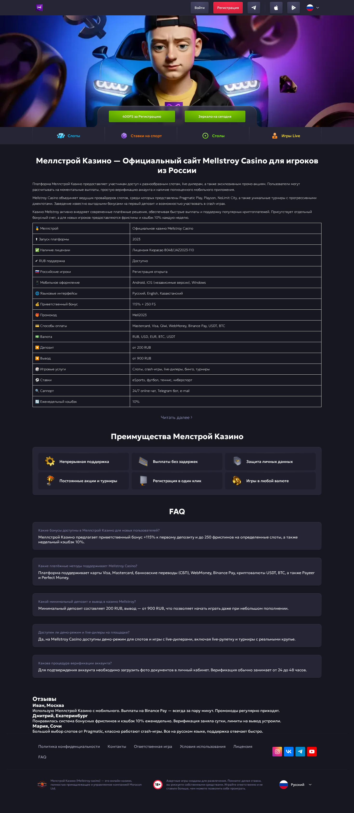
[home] (39, 7)
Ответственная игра (153, 746)
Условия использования (203, 746)
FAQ (42, 757)
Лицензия (242, 746)
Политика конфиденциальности (69, 746)
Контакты (117, 746)
